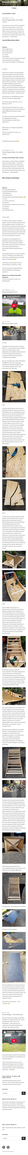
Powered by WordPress (8, 1151)
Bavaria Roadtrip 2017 (9, 292)
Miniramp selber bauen (10, 323)
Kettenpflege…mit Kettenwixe (12, 1014)
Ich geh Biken (9, 2)
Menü (14, 8)
